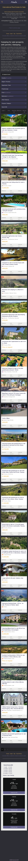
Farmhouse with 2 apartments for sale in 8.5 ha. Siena (14, 342)
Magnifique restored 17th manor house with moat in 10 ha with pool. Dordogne (14, 394)
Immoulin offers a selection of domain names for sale (14, 35)
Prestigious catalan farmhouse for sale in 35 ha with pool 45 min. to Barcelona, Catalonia (14, 552)
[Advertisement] (14, 847)
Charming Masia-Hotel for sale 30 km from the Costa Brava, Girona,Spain (13, 629)
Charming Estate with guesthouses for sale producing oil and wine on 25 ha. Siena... (13, 444)
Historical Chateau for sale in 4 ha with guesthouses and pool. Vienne (12, 369)
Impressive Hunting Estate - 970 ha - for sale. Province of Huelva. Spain (13, 604)
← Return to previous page (14, 28)
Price (9, 110)
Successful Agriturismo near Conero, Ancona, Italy (12, 236)
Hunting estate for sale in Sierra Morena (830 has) (13, 682)
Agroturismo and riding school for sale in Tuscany (13, 183)
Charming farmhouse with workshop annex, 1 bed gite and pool (14, 209)
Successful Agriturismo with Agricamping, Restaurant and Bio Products (13, 315)
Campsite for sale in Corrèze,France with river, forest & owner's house (13, 263)
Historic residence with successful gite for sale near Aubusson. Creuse (13, 129)
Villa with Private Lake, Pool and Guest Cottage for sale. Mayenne (12, 156)
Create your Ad (14, 792)
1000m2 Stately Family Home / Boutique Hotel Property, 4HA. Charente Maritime (13, 707)
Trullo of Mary (6, 418)
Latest (3, 110)
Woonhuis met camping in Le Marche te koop (12, 290)
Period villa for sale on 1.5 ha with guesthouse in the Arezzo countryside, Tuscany (13, 525)
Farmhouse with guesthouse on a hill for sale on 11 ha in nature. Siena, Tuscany (13, 498)
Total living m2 (14, 111)
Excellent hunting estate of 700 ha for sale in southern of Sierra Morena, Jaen (13, 656)
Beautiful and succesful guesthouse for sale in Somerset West (14, 734)
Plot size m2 (24, 111)
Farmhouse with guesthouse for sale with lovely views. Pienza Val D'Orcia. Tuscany (13, 471)
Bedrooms (19, 110)
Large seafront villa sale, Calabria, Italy (12, 578)
